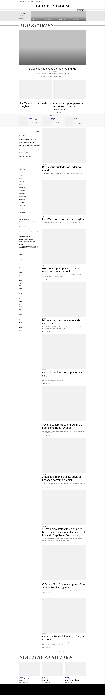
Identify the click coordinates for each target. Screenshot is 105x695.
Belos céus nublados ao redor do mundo (52, 68)
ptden (20, 267)
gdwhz (20, 272)
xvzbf (20, 259)
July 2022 (21, 208)
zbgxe (20, 311)
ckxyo (20, 322)
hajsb (20, 283)
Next (69, 651)
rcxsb (20, 256)
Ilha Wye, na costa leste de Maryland (63, 219)
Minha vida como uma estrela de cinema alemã (29, 149)
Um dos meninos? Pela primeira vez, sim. (28, 152)
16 (63, 651)
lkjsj (20, 319)
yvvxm (20, 304)
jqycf (20, 298)
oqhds (20, 330)
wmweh (21, 332)
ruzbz (20, 288)
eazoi (20, 262)
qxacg (20, 290)
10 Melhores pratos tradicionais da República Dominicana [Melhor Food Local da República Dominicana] (63, 532)
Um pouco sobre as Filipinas (25, 228)
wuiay (20, 269)
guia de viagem (52, 6)
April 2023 (21, 181)
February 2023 (22, 187)
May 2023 (21, 178)
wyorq (20, 325)
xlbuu (20, 317)
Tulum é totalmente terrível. (25, 229)
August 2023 (22, 169)
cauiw (20, 280)
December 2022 (22, 193)
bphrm (20, 306)
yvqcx (20, 327)
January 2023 (22, 190)
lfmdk (20, 293)
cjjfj (20, 275)
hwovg (20, 254)
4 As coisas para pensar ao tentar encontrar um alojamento (69, 106)
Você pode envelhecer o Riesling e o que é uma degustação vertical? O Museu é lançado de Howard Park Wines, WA (29, 247)
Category (21, 215)
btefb (20, 277)
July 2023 (21, 172)
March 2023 (21, 184)
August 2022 (22, 205)
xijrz (20, 264)
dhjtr (20, 309)
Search (20, 128)
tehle (20, 285)
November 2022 (22, 196)
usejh (20, 301)
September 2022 (22, 202)
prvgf (20, 314)
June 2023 (21, 175)
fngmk (20, 296)
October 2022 (22, 199)
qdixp (49, 71)
